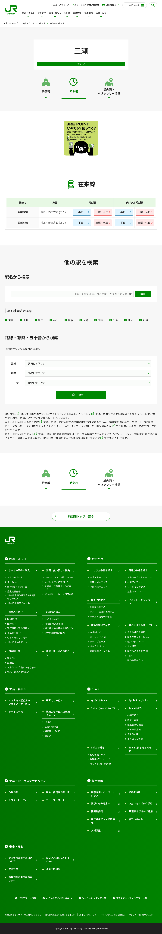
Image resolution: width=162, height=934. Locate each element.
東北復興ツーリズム (100, 650)
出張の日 (49, 721)
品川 (55, 320)
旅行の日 (49, 736)
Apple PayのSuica (54, 623)
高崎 (100, 320)
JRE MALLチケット (23, 434)
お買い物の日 (51, 726)
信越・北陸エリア (99, 586)
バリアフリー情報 (27, 898)
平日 (80, 212)
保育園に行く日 (52, 731)
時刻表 (10, 618)
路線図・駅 (14, 651)
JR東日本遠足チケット (18, 603)
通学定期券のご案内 (55, 633)
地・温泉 (131, 646)
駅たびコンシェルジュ (138, 636)
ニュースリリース (61, 4)
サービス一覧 (16, 711)
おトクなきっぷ (15, 577)
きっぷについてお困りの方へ (59, 577)
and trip (94, 632)
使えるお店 (132, 734)
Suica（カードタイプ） (103, 708)
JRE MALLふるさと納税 (25, 422)
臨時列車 (11, 623)
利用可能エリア (97, 754)
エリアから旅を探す (101, 570)
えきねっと (12, 582)
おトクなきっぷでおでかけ (140, 577)
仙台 (130, 320)
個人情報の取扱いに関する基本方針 (60, 914)
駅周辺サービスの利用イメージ (58, 713)
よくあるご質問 (135, 738)
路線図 (10, 662)
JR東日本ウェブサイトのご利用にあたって (23, 914)
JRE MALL (10, 414)
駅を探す (11, 658)
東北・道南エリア (99, 577)
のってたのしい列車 (17, 637)
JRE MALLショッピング (77, 414)
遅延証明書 (12, 633)
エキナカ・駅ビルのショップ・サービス (19, 702)
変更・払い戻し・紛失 (58, 570)
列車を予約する (97, 607)
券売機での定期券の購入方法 (59, 628)
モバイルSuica (52, 618)
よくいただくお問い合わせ (86, 4)
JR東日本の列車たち (17, 642)
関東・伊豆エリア (99, 582)
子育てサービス (54, 700)
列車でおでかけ (135, 582)
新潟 (145, 320)
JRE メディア (96, 636)
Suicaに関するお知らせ (140, 749)
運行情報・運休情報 (17, 628)
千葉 (115, 320)
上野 (25, 320)
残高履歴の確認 (135, 724)
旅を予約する (98, 600)
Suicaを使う (135, 708)
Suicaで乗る (97, 747)
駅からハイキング (136, 650)
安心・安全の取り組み (18, 672)
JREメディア (92, 438)
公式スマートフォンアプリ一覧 (131, 898)
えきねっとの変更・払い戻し (59, 586)
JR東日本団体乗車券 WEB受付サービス (21, 597)
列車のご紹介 (16, 612)
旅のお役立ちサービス (140, 625)
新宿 (40, 320)
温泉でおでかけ (135, 591)
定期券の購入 (53, 612)
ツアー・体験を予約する (102, 611)
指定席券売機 (14, 591)
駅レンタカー (134, 641)
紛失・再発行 (134, 720)
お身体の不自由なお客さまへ (21, 667)
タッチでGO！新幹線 (100, 763)
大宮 (85, 320)
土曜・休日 (102, 212)
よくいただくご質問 (55, 582)
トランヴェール (97, 641)
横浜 (70, 320)
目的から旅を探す (138, 570)
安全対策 (13, 869)
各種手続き (132, 715)
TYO (129, 655)
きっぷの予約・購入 (19, 570)
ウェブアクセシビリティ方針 (141, 914)
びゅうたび (95, 646)
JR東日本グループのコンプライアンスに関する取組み (102, 914)
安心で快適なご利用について (20, 859)
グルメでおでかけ (136, 586)
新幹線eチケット (15, 586)
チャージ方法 (134, 729)
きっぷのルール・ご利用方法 (59, 593)
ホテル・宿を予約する (101, 616)
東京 (10, 320)
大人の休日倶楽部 (136, 632)
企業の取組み (53, 869)
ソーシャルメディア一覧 (94, 898)
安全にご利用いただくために (58, 859)
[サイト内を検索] (153, 5)
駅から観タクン (135, 660)
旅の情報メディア (100, 625)
